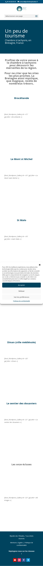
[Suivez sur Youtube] (15, 560)
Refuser (22, 291)
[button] (40, 265)
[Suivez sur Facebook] (23, 560)
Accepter (21, 285)
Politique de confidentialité (21, 301)
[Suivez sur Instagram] (19, 560)
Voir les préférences (21, 297)
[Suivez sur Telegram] (28, 560)
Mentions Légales (16, 543)
